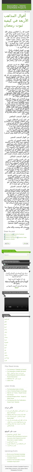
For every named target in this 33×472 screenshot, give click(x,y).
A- (29, 12)
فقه (5, 350)
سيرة (5, 339)
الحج (5, 324)
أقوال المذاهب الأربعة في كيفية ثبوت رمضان (16, 20)
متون (5, 352)
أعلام (5, 321)
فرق (5, 347)
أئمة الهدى (6, 319)
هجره (5, 360)
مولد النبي (6, 358)
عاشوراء (6, 342)
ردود (5, 334)
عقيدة (5, 345)
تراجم (5, 329)
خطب (5, 332)
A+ (25, 12)
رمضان (6, 337)
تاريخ (5, 327)
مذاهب (5, 355)
